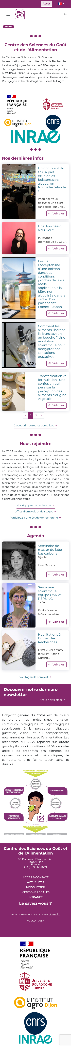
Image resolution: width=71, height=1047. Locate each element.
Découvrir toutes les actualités (34, 425)
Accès (47, 3)
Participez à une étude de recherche (34, 517)
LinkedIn (54, 914)
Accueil (8, 26)
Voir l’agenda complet (34, 677)
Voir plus (58, 213)
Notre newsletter (51, 699)
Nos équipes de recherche (34, 505)
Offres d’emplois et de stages (34, 511)
